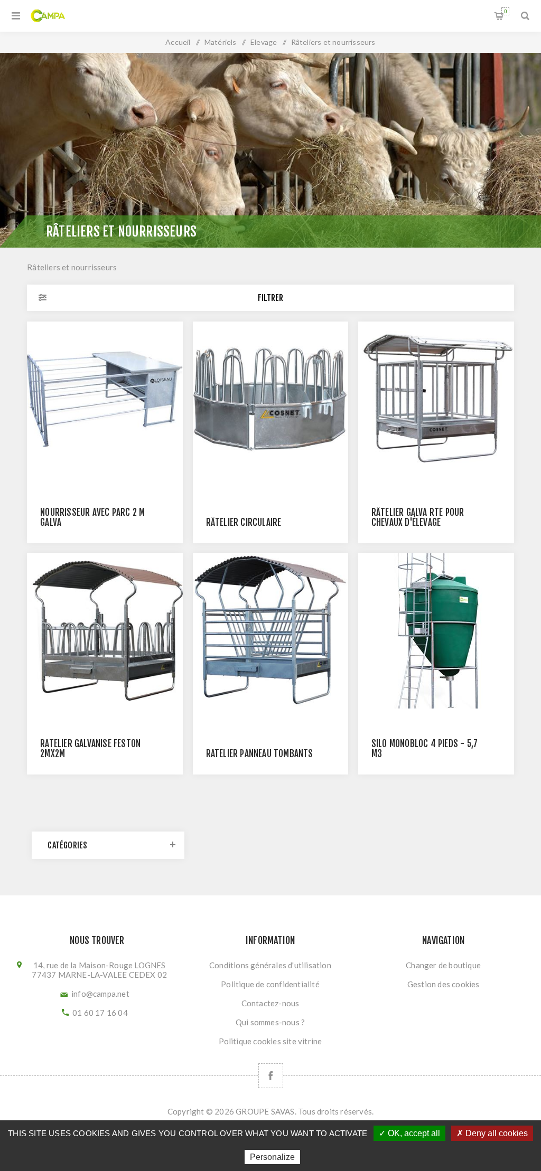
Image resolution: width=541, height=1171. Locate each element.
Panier (505, 11)
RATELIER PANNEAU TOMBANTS (259, 753)
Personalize (272, 1157)
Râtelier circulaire (244, 522)
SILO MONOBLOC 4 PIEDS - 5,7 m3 (424, 748)
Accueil (177, 41)
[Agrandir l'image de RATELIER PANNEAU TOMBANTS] (271, 631)
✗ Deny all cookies (492, 1133)
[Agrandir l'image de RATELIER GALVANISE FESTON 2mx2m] (105, 631)
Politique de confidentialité (270, 984)
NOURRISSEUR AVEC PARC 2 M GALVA (92, 517)
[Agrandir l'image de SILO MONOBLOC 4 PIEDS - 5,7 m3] (436, 631)
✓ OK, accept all (409, 1133)
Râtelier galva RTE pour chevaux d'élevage (417, 517)
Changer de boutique (443, 965)
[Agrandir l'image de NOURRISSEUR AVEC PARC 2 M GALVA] (105, 399)
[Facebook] (270, 1075)
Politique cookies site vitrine (270, 1041)
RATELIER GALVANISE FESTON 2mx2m (90, 748)
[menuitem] (270, 965)
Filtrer (270, 297)
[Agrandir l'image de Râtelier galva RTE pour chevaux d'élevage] (436, 399)
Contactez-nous (270, 1003)
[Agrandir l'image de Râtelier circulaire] (271, 399)
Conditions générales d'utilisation (270, 965)
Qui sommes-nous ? (270, 1022)
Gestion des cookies (443, 984)
